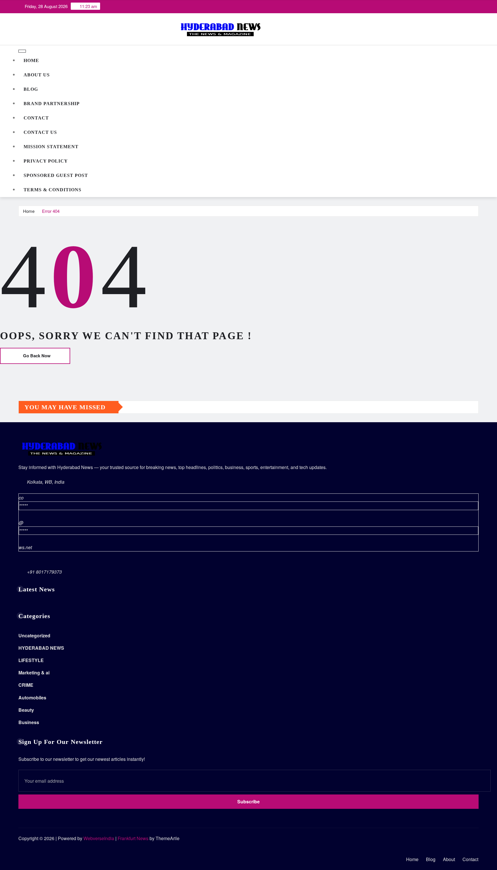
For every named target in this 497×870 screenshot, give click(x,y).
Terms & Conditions (52, 189)
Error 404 (51, 211)
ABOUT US (37, 74)
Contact (36, 117)
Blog (31, 89)
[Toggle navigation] (22, 51)
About (449, 859)
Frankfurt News (133, 838)
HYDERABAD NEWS (41, 648)
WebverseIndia (98, 838)
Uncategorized (34, 635)
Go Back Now (37, 355)
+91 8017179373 (44, 571)
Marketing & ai (33, 672)
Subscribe (248, 801)
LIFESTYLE (31, 660)
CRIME (25, 685)
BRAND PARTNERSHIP (52, 103)
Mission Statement (51, 146)
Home (31, 60)
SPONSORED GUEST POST (56, 175)
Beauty (26, 710)
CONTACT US (40, 132)
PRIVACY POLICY (46, 161)
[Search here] (477, 211)
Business (28, 722)
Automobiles (32, 697)
